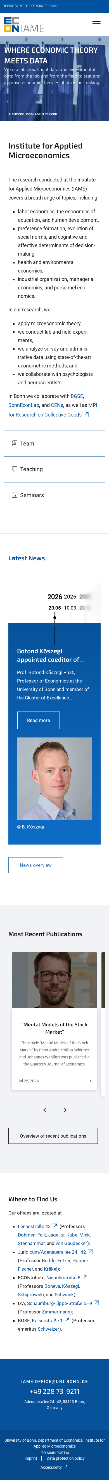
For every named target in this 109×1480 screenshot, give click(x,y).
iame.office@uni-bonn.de (54, 1381)
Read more (38, 720)
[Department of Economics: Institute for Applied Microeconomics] (24, 24)
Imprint (31, 1458)
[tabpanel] (54, 78)
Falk (41, 1235)
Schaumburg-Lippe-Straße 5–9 (59, 1303)
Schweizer (48, 1329)
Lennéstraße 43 (34, 1226)
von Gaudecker (71, 1243)
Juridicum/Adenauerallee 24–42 (52, 1252)
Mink (84, 1235)
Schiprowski (31, 1294)
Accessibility (51, 1467)
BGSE (77, 396)
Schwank (64, 1294)
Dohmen (26, 1235)
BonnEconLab (23, 405)
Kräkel (50, 1269)
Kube (72, 1235)
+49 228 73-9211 (55, 1391)
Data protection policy (66, 1458)
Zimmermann (56, 1312)
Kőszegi (70, 1286)
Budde (49, 1260)
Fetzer (64, 1260)
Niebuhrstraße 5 (63, 1277)
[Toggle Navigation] (97, 24)
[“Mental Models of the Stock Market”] (89, 1081)
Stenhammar (31, 1243)
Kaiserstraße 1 (47, 1320)
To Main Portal (55, 1453)
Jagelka (56, 1235)
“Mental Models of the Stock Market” (54, 1028)
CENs (57, 405)
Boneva (52, 1286)
